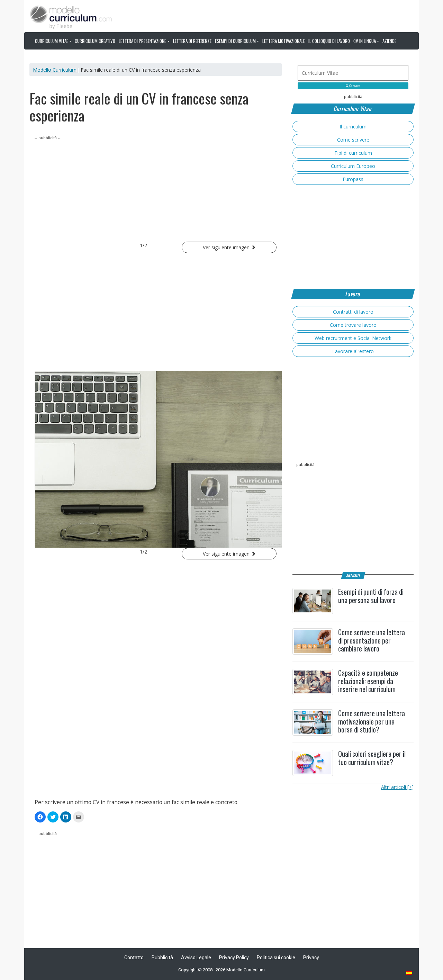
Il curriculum (353, 126)
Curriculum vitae (51, 40)
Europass (353, 179)
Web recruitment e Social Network (353, 338)
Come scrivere (353, 139)
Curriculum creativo (95, 40)
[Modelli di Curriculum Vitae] (409, 973)
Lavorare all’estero (353, 351)
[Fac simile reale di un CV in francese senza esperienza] (155, 459)
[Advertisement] (156, 189)
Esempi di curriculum (235, 40)
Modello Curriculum (54, 69)
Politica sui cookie (276, 957)
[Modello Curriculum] (71, 16)
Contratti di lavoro (353, 311)
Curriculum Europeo (353, 166)
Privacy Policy (234, 957)
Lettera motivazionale (283, 40)
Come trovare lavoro (353, 325)
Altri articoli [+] (397, 787)
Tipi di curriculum (353, 153)
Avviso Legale (196, 957)
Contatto (134, 957)
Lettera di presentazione (142, 40)
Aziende (389, 40)
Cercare (354, 86)
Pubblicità (162, 957)
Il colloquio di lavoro (329, 40)
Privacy (311, 957)
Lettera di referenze (192, 40)
